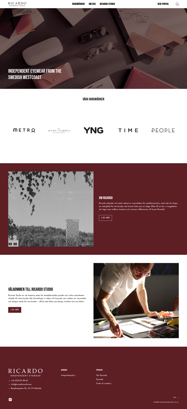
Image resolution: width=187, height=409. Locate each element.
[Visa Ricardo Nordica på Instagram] (10, 400)
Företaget (99, 370)
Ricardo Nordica (164, 402)
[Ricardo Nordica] (17, 4)
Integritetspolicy (68, 375)
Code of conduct (103, 383)
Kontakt (99, 379)
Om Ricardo (101, 375)
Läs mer (105, 218)
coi (178, 402)
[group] (93, 133)
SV (174, 397)
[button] (78, 4)
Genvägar (64, 370)
